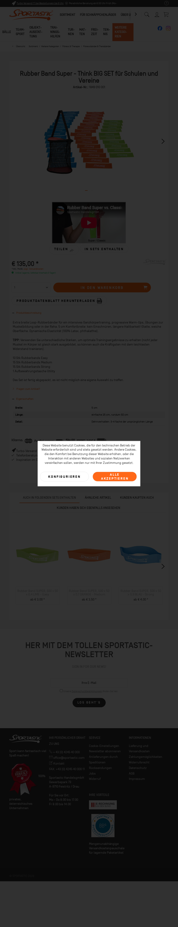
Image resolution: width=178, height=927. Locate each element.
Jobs (92, 773)
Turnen (71, 32)
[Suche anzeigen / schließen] (146, 13)
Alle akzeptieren (115, 477)
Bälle (6, 32)
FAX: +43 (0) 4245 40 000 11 (67, 769)
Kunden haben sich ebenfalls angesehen (88, 508)
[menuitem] (164, 3)
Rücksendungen (100, 768)
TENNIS (106, 32)
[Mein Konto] (157, 14)
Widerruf (95, 779)
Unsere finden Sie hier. (90, 691)
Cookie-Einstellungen (104, 746)
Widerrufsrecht (139, 762)
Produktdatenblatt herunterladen (56, 301)
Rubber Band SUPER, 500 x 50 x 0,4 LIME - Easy (37, 592)
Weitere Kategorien (121, 32)
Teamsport (20, 32)
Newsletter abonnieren (105, 751)
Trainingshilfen (55, 32)
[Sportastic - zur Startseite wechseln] (31, 15)
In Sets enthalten (104, 249)
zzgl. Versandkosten (33, 268)
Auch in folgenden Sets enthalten (49, 497)
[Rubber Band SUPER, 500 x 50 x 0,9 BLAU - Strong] (141, 555)
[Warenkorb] (166, 14)
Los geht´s (89, 702)
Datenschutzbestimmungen (87, 691)
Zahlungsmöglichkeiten (145, 757)
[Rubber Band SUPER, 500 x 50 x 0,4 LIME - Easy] (38, 555)
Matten (82, 32)
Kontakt (58, 763)
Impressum (137, 779)
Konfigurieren (64, 476)
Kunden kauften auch (137, 497)
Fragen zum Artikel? (28, 389)
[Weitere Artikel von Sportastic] (154, 267)
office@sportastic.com (69, 757)
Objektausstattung (35, 32)
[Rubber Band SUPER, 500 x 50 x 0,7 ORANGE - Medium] (89, 555)
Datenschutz (138, 768)
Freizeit (95, 32)
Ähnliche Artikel (98, 497)
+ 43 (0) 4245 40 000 (66, 752)
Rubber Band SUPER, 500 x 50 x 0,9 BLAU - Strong (141, 592)
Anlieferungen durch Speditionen (103, 759)
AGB (131, 773)
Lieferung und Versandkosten (139, 748)
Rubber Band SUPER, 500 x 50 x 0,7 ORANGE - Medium (89, 592)
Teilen (61, 249)
